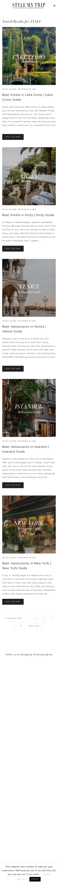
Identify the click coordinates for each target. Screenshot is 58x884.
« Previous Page (13, 618)
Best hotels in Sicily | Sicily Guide (28, 215)
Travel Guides (9, 89)
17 (21, 626)
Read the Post (13, 137)
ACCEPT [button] (35, 879)
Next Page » (35, 626)
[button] (3, 5)
